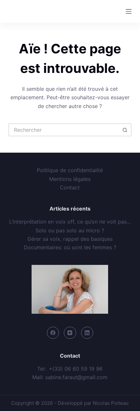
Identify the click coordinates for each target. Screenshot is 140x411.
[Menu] (129, 11)
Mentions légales (70, 179)
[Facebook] (53, 333)
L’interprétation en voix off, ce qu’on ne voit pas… (70, 221)
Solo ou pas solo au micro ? (69, 230)
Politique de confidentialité (70, 170)
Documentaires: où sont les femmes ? (70, 247)
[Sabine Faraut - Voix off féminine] (36, 11)
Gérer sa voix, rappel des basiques (70, 239)
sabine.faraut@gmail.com (76, 377)
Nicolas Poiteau (111, 403)
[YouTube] (70, 333)
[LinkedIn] (87, 333)
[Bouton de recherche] (125, 129)
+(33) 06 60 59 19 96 (76, 368)
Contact (70, 187)
